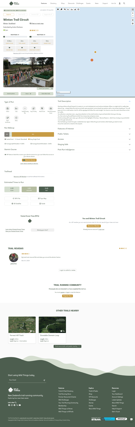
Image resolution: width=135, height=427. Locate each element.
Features (61, 388)
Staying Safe (63, 144)
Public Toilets (63, 134)
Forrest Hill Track (17, 335)
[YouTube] (20, 405)
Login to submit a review (67, 270)
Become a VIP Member (20, 176)
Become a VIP (17, 53)
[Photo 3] (30, 85)
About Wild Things (95, 409)
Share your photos (44, 88)
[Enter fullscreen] (132, 9)
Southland (12, 23)
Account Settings (117, 397)
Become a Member (94, 226)
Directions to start (35, 50)
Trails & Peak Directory (65, 391)
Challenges (92, 400)
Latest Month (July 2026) (26, 418)
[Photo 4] (33, 85)
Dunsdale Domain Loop (49, 335)
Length (9, 43)
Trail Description (64, 101)
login (67, 292)
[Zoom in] (132, 13)
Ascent (22, 43)
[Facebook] (9, 405)
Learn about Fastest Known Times (15, 229)
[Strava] (17, 405)
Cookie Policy (66, 420)
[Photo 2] (26, 85)
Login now (101, 229)
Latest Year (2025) (38, 418)
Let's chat (11, 402)
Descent (34, 43)
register (62, 292)
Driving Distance (22, 50)
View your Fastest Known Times (14, 231)
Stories (91, 403)
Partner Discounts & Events (67, 397)
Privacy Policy (58, 420)
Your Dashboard (117, 394)
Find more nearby (66, 346)
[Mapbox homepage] (60, 95)
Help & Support (117, 409)
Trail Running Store (64, 394)
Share (27, 93)
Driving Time (9, 50)
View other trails (46, 93)
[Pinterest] (14, 405)
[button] (44, 3)
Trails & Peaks (93, 391)
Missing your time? (42, 230)
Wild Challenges (63, 400)
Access (61, 139)
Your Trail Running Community (68, 403)
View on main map (38, 23)
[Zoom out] (132, 15)
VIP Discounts (93, 397)
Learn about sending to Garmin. (29, 163)
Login (114, 391)
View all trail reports (49, 418)
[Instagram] (12, 405)
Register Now (67, 296)
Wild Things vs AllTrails (65, 411)
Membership (62, 406)
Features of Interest (66, 129)
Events (91, 406)
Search (114, 406)
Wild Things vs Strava (65, 409)
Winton (5, 23)
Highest (47, 43)
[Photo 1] (23, 85)
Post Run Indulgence (66, 150)
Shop (90, 394)
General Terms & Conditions (31, 420)
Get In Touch (116, 411)
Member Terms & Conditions (46, 420)
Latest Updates (117, 400)
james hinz (14, 264)
